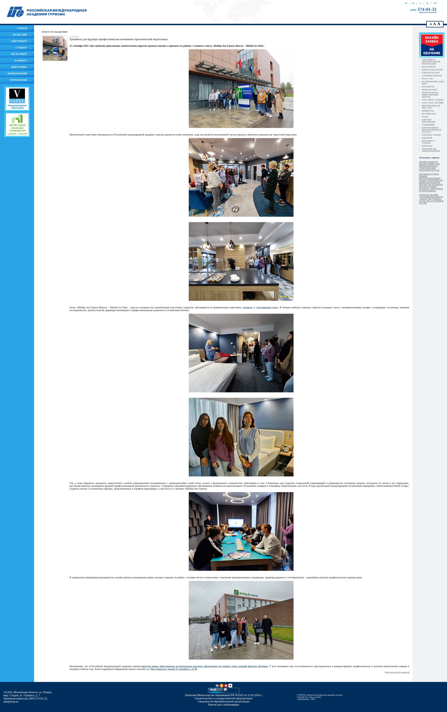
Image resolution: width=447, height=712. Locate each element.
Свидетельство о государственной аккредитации (223, 698)
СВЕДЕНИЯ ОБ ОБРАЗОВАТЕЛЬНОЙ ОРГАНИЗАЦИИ (431, 62)
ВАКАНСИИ (427, 138)
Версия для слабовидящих (223, 704)
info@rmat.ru (10, 701)
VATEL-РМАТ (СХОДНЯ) (432, 100)
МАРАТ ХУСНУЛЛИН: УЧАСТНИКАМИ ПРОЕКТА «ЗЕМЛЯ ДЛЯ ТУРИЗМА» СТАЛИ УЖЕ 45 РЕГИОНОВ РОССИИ (431, 199)
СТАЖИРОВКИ (428, 125)
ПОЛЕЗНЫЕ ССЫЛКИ (431, 135)
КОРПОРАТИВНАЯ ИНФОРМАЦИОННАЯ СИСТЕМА (431, 130)
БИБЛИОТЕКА (428, 111)
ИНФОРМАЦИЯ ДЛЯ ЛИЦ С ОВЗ (431, 107)
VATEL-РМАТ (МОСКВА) (433, 103)
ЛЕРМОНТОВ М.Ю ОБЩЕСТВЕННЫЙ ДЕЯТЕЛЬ (430, 95)
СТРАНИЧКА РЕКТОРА (432, 76)
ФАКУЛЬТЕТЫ (428, 87)
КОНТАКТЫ (427, 146)
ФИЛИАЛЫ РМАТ (429, 90)
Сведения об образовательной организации (224, 701)
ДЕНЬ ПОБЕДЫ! (429, 67)
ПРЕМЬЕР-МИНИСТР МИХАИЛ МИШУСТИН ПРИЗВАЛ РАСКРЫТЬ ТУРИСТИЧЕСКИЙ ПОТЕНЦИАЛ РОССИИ (429, 166)
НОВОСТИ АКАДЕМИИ (432, 70)
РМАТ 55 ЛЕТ (428, 79)
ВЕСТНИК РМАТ (429, 114)
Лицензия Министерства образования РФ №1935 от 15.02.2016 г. (223, 695)
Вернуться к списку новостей (397, 672)
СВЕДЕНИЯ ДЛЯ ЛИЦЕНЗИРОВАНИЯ (431, 150)
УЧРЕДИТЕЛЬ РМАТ (431, 73)
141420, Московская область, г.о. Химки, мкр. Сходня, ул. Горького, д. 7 (27, 694)
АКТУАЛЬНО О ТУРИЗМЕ (428, 142)
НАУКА (425, 117)
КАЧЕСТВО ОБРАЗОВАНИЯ (428, 121)
